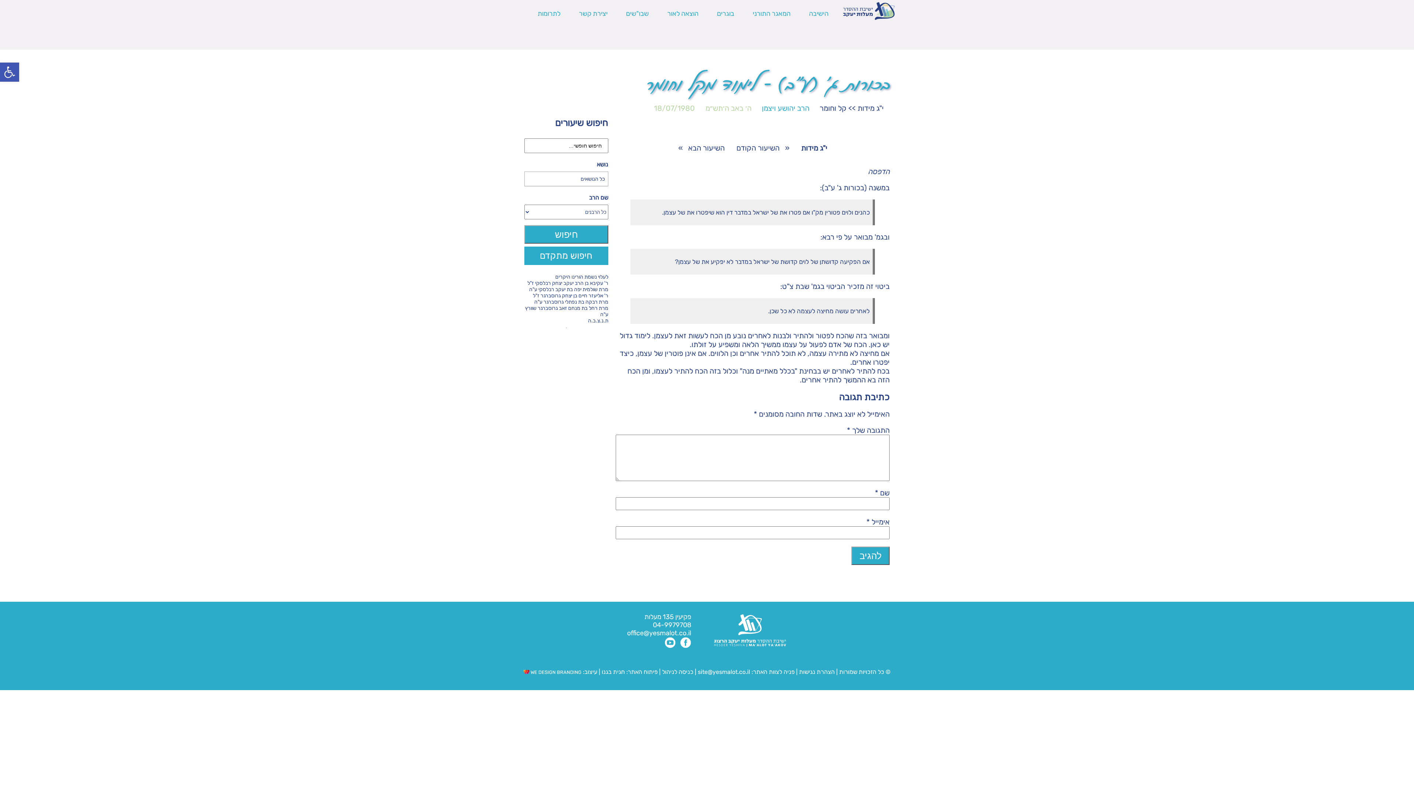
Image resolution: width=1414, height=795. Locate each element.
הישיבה (819, 14)
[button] (9, 72)
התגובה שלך (868, 430)
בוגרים (725, 14)
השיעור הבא (706, 148)
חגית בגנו (612, 671)
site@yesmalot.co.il (724, 671)
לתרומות (549, 14)
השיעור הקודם (758, 148)
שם (882, 492)
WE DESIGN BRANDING (555, 672)
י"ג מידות (871, 108)
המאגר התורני (772, 14)
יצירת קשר (593, 14)
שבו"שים (637, 14)
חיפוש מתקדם (566, 255)
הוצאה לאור (683, 14)
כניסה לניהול (677, 671)
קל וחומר (833, 108)
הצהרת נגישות (817, 671)
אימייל (878, 521)
